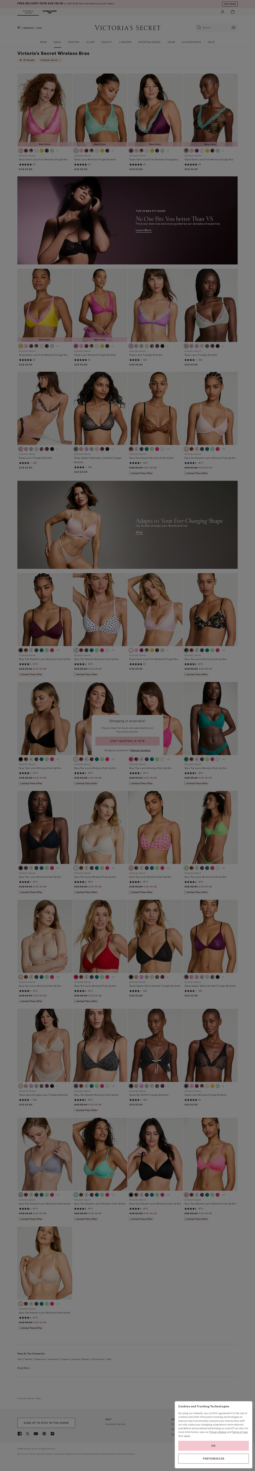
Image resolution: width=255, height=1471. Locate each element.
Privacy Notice (217, 1432)
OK (213, 1445)
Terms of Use (240, 1432)
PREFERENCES (213, 1458)
